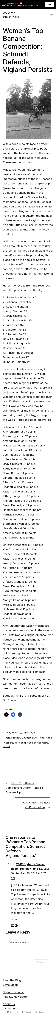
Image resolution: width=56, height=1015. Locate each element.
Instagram (9, 1008)
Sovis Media (10, 984)
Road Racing (45, 737)
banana (9, 742)
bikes (17, 742)
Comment (41, 962)
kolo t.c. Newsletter (15, 996)
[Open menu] (51, 15)
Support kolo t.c (13, 992)
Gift (49, 4)
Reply (14, 925)
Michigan (15, 737)
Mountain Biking (29, 737)
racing (45, 742)
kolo (8, 737)
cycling (37, 742)
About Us (9, 1004)
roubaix (6, 746)
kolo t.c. (9, 13)
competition (27, 742)
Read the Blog (12, 980)
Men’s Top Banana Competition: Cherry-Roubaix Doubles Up (24, 788)
